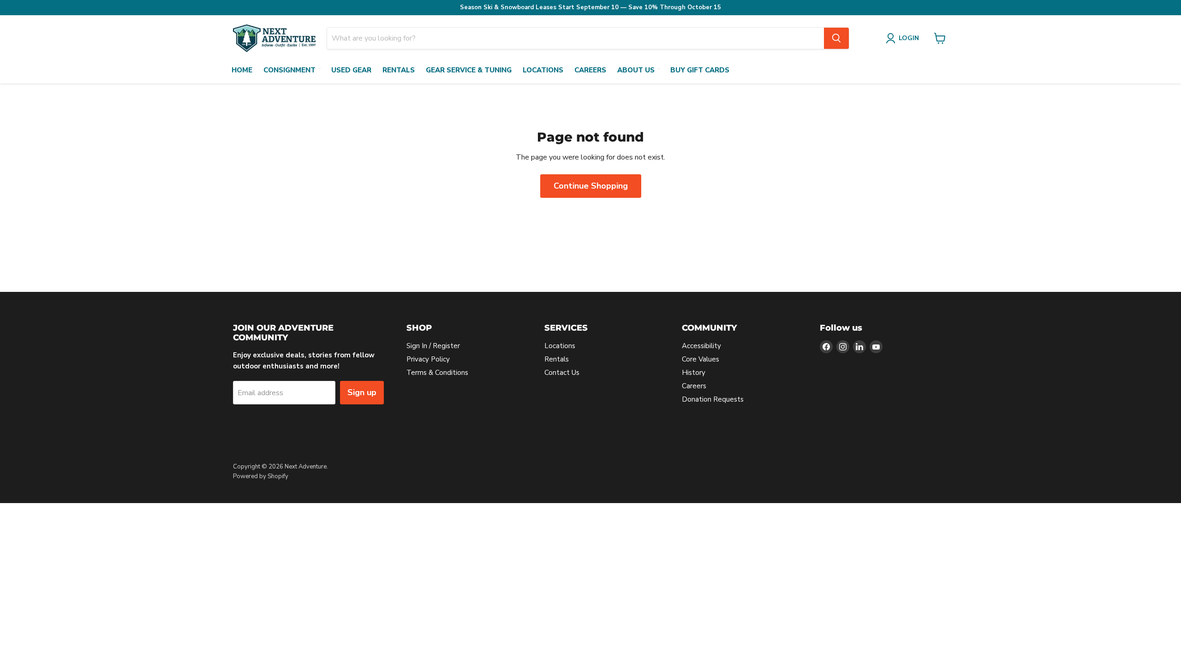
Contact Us (561, 372)
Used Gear (351, 70)
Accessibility (701, 345)
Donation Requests (713, 399)
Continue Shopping (591, 185)
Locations (543, 70)
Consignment (289, 70)
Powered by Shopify (260, 476)
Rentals (398, 70)
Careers (590, 70)
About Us (636, 70)
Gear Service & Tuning (469, 70)
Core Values (700, 359)
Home (242, 70)
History (693, 372)
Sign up (361, 392)
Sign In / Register (433, 345)
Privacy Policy (428, 359)
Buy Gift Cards (699, 70)
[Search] (836, 38)
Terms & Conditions (437, 372)
